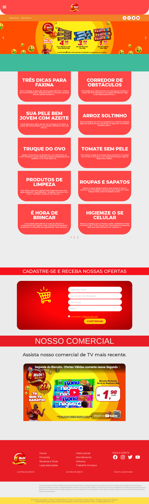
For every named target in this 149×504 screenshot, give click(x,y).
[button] (4, 7)
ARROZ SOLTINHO (105, 115)
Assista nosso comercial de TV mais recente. (74, 354)
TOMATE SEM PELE (104, 149)
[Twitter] (133, 18)
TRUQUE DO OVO (44, 149)
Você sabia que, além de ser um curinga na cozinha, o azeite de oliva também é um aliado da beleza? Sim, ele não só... (44, 126)
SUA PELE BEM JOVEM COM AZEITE (44, 115)
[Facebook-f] (124, 18)
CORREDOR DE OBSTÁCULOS (105, 82)
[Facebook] (115, 457)
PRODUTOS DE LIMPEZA (44, 182)
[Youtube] (138, 18)
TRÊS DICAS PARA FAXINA (44, 82)
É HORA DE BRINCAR (44, 215)
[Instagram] (129, 18)
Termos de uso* (90, 316)
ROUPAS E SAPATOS (105, 182)
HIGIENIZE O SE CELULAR (104, 215)
